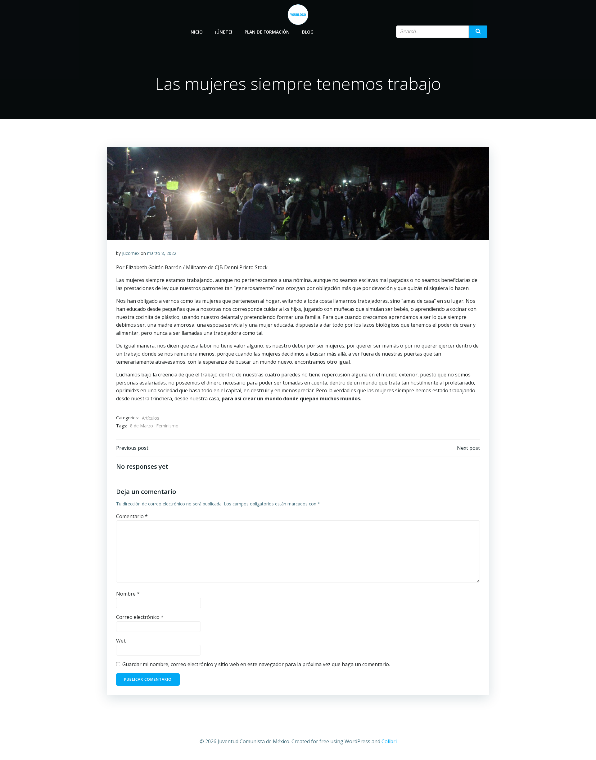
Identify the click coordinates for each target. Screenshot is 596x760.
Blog (308, 32)
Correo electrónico (140, 617)
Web (121, 640)
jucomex (130, 253)
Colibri (389, 741)
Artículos (150, 418)
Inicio (196, 32)
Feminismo (167, 426)
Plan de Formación (267, 32)
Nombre (128, 593)
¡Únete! (223, 32)
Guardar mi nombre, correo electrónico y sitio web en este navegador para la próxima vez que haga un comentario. (256, 664)
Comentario (132, 516)
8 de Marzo (141, 426)
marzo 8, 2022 (161, 253)
